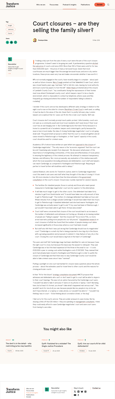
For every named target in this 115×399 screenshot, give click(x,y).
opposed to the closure (84, 144)
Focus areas (54, 4)
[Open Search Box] (108, 4)
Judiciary (10, 29)
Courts (10, 33)
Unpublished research (88, 219)
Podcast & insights (69, 4)
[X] (7, 42)
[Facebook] (11, 42)
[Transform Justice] (12, 4)
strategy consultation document (65, 274)
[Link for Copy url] (15, 42)
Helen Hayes (71, 87)
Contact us (96, 388)
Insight (10, 25)
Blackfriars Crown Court (74, 109)
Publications (85, 4)
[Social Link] (75, 392)
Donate (99, 4)
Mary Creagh (58, 82)
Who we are (40, 4)
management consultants (85, 301)
